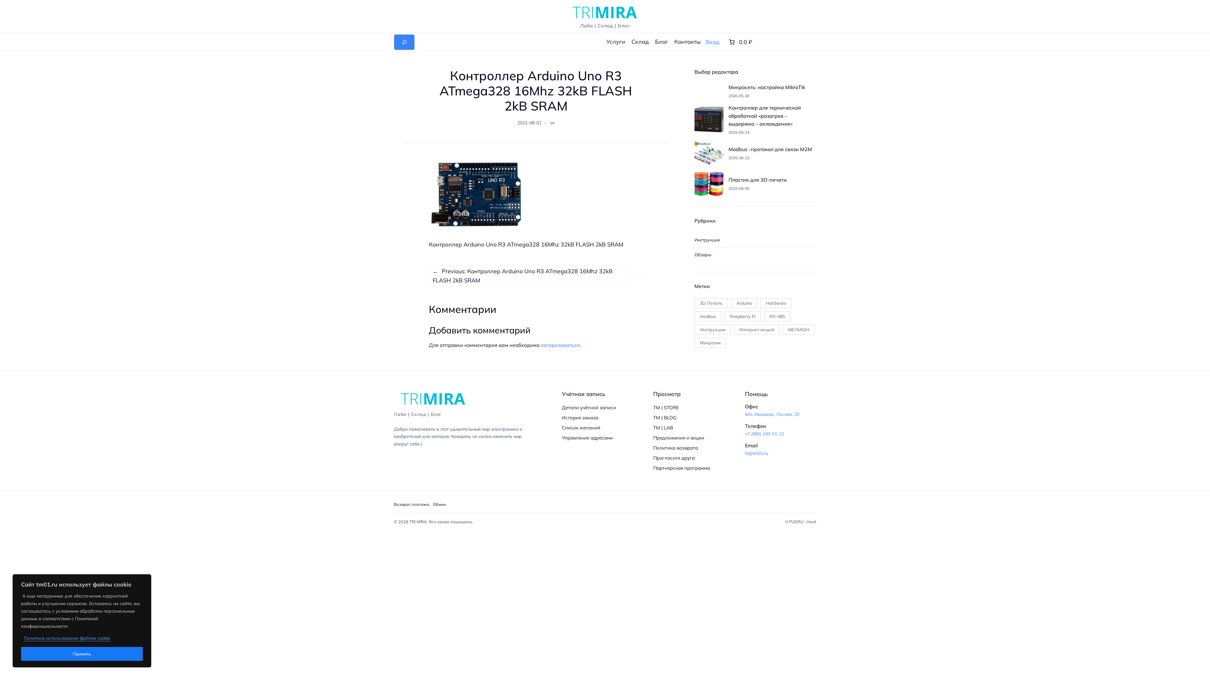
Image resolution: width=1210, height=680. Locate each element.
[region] (82, 620)
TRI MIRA (418, 521)
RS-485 (777, 316)
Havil (811, 521)
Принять (82, 654)
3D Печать (711, 303)
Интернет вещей (756, 329)
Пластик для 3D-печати (758, 180)
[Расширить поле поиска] (404, 42)
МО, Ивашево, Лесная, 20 (772, 414)
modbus (708, 316)
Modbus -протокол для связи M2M (770, 149)
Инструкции (707, 240)
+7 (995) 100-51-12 (764, 434)
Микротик (710, 343)
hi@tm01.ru (756, 453)
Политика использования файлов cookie (67, 638)
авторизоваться (560, 345)
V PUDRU (794, 521)
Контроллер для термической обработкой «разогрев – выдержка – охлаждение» (765, 116)
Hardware (776, 303)
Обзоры (702, 255)
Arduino (744, 303)
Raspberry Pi (743, 316)
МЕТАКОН (799, 329)
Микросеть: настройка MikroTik (767, 87)
